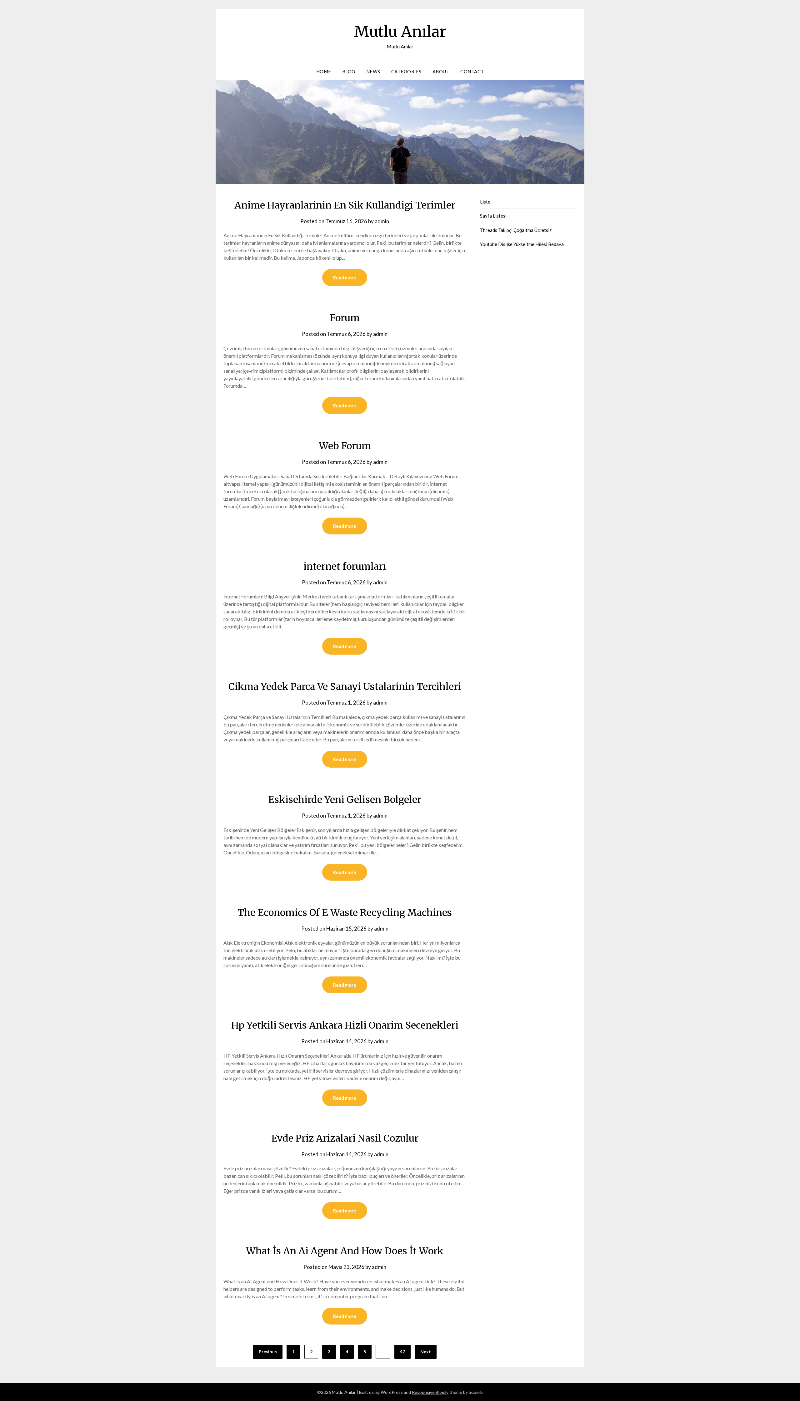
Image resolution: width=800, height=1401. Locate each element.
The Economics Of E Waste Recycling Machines (345, 912)
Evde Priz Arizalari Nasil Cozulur (344, 1138)
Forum (345, 318)
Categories (406, 71)
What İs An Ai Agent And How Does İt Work (344, 1251)
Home (323, 71)
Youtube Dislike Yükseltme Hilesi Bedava (522, 244)
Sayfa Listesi (493, 216)
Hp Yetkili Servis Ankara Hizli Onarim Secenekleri (344, 1025)
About (441, 71)
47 (402, 1351)
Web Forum (345, 446)
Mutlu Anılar (400, 31)
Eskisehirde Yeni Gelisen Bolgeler (344, 799)
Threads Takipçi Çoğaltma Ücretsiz (516, 230)
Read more (344, 277)
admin (382, 221)
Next (425, 1351)
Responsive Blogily (430, 1392)
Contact (472, 71)
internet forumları (344, 566)
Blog (348, 71)
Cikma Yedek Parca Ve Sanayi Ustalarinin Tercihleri (344, 686)
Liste (485, 201)
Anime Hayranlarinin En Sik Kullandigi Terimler (344, 205)
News (373, 71)
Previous (268, 1351)
